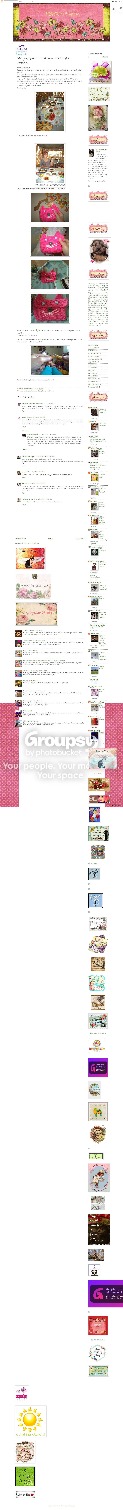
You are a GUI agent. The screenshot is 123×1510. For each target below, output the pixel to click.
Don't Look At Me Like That (97, 301)
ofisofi (92, 651)
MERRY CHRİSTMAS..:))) (30, 681)
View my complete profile (96, 181)
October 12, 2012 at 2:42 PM (45, 456)
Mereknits (93, 501)
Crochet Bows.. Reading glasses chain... (35, 671)
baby (97, 286)
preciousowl (94, 473)
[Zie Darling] (98, 774)
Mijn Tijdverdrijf (95, 731)
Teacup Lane (94, 665)
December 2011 (93, 384)
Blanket (90, 288)
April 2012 (91, 373)
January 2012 (92, 381)
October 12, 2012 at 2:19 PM (36, 417)
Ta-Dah (93, 319)
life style (104, 309)
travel (102, 321)
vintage (101, 323)
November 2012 (93, 354)
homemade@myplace (28, 456)
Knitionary (93, 408)
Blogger (72, 1506)
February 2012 (92, 379)
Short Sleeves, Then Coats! (102, 705)
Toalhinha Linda (101, 690)
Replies (26, 431)
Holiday (105, 307)
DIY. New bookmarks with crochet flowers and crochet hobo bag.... (44, 661)
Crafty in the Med (96, 597)
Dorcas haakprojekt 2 (102, 550)
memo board (95, 311)
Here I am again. (102, 599)
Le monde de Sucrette (97, 625)
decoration (93, 297)
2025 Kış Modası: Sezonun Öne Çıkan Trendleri (102, 520)
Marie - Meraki (95, 611)
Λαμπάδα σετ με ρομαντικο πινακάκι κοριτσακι (102, 615)
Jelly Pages (94, 436)
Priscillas (93, 422)
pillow (102, 315)
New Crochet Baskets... (30, 651)
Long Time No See (102, 668)
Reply (24, 411)
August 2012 (92, 362)
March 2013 (92, 345)
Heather (24, 484)
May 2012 (91, 370)
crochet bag (38, 391)
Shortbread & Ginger (97, 561)
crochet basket (92, 295)
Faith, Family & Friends (97, 702)
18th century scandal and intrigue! (102, 564)
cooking (26, 391)
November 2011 (93, 387)
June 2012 (91, 368)
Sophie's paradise (95, 582)
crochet (31, 391)
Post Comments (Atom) (32, 543)
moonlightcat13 (95, 515)
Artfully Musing (95, 634)
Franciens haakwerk (96, 547)
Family (44, 391)
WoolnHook (94, 462)
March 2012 (92, 376)
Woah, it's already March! (102, 476)
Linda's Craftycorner (96, 487)
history (98, 307)
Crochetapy (93, 716)
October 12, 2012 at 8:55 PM (37, 484)
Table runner (102, 319)
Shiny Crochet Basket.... (30, 721)
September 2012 (93, 359)
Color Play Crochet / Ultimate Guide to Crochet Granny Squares (98, 466)
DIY (89, 299)
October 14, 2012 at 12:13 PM (43, 499)
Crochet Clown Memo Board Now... (34, 641)
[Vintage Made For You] (98, 1121)
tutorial (90, 323)
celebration (100, 288)
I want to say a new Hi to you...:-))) (34, 691)
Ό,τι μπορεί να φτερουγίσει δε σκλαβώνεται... (102, 656)
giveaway (98, 305)
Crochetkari (94, 530)
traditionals (50, 391)
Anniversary (91, 284)
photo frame (102, 313)
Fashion (101, 303)
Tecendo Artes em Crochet (96, 687)
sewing (105, 317)
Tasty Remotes (94, 681)
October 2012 (92, 356)
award (90, 286)
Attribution (102, 284)
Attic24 (92, 576)
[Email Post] (48, 389)
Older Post (80, 538)
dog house (97, 299)
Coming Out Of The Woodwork (102, 490)
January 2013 (92, 348)
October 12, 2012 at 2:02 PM (44, 404)
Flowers (90, 305)
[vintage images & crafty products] (95, 907)
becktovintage (31, 434)
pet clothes (105, 311)
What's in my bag (93, 325)
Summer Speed (95, 577)
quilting (90, 317)
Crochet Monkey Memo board (32, 631)
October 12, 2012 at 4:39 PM (35, 472)
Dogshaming (94, 679)
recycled (97, 317)
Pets (92, 313)
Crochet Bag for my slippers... (32, 701)
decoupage (103, 297)
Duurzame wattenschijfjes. (103, 734)
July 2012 (91, 365)
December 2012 (93, 351)
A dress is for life (27, 499)
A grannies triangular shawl (97, 628)
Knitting (94, 309)
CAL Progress (101, 719)
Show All (105, 744)
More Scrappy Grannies (101, 451)
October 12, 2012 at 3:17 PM (47, 434)
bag (103, 286)
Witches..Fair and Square (102, 424)
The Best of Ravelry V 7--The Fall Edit (103, 411)
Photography (92, 315)
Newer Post (20, 538)
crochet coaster (103, 295)
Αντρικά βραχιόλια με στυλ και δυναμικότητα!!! (103, 587)
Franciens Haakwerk (28, 404)
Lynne (24, 472)
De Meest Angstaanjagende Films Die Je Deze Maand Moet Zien (98, 440)
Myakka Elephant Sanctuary (102, 504)
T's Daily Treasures (96, 448)
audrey (24, 417)
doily (104, 299)
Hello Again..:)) (27, 711)
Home (50, 538)
